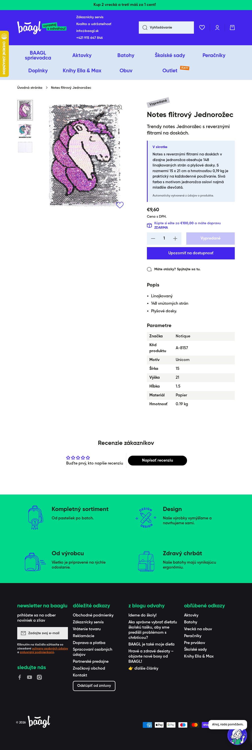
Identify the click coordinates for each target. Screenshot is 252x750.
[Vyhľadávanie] (143, 27)
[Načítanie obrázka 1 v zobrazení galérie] (25, 110)
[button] (232, 27)
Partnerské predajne (91, 662)
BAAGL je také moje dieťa (151, 644)
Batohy (190, 622)
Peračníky (192, 636)
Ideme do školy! (142, 615)
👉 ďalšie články (143, 669)
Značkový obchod (89, 669)
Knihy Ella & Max (199, 657)
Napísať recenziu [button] (157, 461)
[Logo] (41, 27)
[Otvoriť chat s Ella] (237, 735)
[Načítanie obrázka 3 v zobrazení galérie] (25, 147)
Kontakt (80, 675)
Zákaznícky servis (88, 622)
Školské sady (195, 650)
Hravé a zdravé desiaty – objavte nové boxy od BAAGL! (150, 656)
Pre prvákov (194, 643)
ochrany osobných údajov (50, 648)
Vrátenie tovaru (87, 629)
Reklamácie (83, 636)
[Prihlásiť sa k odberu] (62, 633)
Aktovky (191, 615)
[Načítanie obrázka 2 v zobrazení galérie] (25, 131)
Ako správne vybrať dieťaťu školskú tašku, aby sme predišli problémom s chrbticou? (152, 630)
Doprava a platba (89, 643)
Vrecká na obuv (198, 629)
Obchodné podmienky (93, 615)
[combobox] (166, 27)
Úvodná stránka (29, 88)
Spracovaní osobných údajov (92, 652)
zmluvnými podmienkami (37, 652)
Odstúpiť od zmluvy (94, 686)
